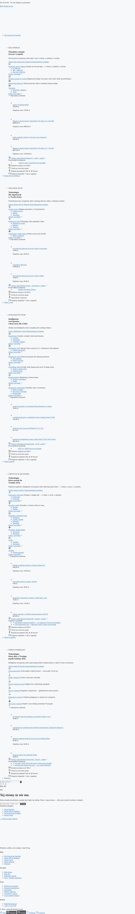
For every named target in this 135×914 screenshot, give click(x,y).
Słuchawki (16, 544)
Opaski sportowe (18, 552)
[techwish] (67, 32)
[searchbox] (10, 782)
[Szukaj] (21, 782)
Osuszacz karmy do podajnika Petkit (25, 755)
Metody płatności (10, 892)
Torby (15, 92)
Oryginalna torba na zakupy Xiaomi (25, 582)
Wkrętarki (16, 523)
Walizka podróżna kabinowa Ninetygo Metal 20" (29, 565)
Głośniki (15, 542)
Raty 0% (7, 874)
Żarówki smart (17, 371)
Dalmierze (16, 517)
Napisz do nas (8, 6)
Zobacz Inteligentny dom (17, 331)
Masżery (15, 225)
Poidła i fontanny (14, 677)
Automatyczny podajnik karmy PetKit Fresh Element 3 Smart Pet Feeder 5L (38, 727)
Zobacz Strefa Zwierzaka (17, 666)
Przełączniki (17, 393)
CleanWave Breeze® (20, 265)
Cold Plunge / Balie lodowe (17, 234)
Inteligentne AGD (14, 348)
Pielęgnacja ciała (14, 221)
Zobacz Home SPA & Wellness (19, 204)
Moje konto (8, 872)
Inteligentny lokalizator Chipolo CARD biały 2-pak (30, 598)
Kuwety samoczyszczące (16, 684)
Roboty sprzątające (19, 350)
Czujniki (15, 338)
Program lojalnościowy (12, 888)
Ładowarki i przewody (16, 495)
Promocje (7, 778)
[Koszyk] (6, 784)
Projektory (16, 534)
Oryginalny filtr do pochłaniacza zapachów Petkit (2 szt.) (32, 717)
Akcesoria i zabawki (15, 704)
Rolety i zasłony (18, 390)
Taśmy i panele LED (19, 369)
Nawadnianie (17, 358)
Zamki (15, 381)
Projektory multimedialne (16, 530)
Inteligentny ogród (14, 357)
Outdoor (11, 550)
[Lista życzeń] (1, 784)
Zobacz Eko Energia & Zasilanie (19, 62)
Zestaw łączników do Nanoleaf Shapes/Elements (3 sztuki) (32, 406)
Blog (1, 6)
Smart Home (12, 336)
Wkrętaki (16, 521)
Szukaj (23, 804)
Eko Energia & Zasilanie (12, 35)
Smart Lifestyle (9, 461)
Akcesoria (11, 88)
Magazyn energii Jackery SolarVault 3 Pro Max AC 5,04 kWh (33, 121)
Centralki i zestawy (19, 342)
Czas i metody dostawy (12, 895)
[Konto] (3, 784)
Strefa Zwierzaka (10, 637)
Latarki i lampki (18, 519)
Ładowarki (16, 497)
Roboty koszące (18, 360)
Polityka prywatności (11, 886)
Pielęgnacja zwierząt (15, 697)
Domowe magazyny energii (17, 79)
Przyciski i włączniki (19, 391)
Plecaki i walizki (13, 505)
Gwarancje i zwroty (10, 894)
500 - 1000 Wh (18, 70)
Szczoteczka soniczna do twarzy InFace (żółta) (28, 276)
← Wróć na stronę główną (9, 819)
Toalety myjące (13, 209)
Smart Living (8, 302)
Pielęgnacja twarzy (19, 223)
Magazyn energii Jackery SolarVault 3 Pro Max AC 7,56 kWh (33, 148)
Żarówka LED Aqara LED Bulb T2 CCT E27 (28, 428)
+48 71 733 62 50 (10, 906)
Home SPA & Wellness (12, 176)
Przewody (16, 499)
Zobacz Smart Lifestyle (16, 490)
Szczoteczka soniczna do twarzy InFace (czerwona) (30, 248)
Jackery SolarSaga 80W (21, 105)
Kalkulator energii (10, 876)
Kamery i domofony (19, 379)
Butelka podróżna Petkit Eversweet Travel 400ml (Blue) (31, 738)
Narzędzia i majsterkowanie (17, 516)
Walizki (15, 509)
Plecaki (15, 507)
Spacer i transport (14, 691)
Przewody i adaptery (19, 90)
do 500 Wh (16, 68)
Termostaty (16, 340)
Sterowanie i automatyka (16, 388)
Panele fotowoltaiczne (15, 83)
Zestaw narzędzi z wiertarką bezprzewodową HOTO (30, 614)
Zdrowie (15, 227)
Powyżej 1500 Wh (19, 72)
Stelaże (15, 213)
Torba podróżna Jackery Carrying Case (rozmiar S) (30, 137)
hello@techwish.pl (10, 904)
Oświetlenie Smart (14, 367)
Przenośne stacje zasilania (17, 66)
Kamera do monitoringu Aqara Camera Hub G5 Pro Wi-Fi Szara (34, 439)
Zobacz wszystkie (14, 74)
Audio (10, 540)
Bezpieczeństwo (13, 377)
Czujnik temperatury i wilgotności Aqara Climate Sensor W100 (34, 417)
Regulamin (7, 890)
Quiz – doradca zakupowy (13, 878)
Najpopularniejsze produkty (40, 62)
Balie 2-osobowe (18, 236)
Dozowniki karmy (14, 671)
